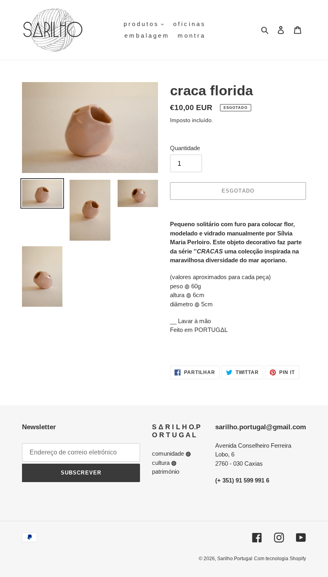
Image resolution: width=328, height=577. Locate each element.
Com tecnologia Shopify (280, 558)
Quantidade (185, 148)
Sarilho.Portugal (234, 558)
